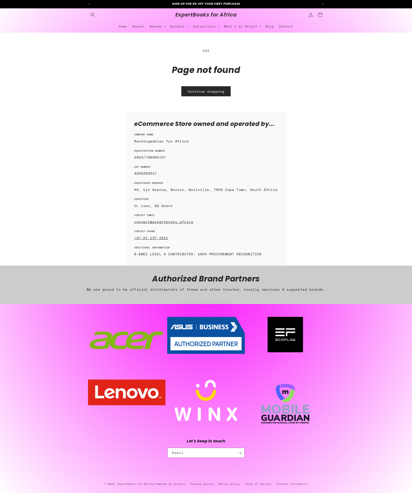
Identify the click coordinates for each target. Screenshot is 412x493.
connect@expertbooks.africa (163, 221)
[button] (92, 15)
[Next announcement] (322, 4)
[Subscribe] (239, 453)
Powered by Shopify (170, 484)
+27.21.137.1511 (151, 237)
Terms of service (258, 483)
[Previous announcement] (89, 4)
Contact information (292, 483)
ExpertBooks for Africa (135, 484)
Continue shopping (206, 91)
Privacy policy (201, 483)
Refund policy (229, 483)
